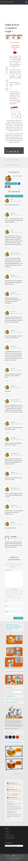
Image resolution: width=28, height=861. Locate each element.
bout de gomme (14, 253)
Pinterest (9, 186)
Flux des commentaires (10, 836)
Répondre (8, 208)
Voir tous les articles (11, 183)
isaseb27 (12, 275)
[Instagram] (10, 737)
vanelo (12, 368)
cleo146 (12, 311)
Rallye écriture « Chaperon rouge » (12, 28)
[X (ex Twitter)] (13, 737)
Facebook (19, 183)
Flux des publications (9, 835)
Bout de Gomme (7, 2)
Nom (6, 601)
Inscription (7, 831)
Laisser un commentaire (14, 196)
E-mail (6, 606)
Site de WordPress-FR (9, 838)
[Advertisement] (14, 13)
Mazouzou (12, 330)
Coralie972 (12, 437)
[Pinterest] (17, 737)
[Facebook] (6, 737)
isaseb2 (12, 213)
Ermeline (12, 522)
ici (10, 59)
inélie (11, 199)
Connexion (7, 833)
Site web (6, 611)
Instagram (6, 186)
